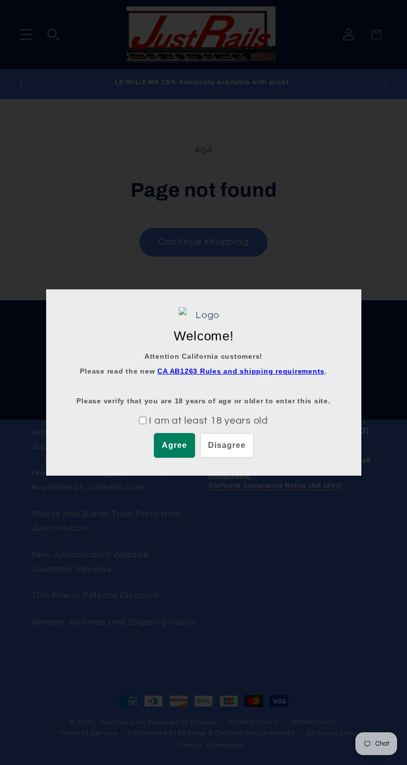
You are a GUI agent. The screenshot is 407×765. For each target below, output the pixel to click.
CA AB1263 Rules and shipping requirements (241, 371)
